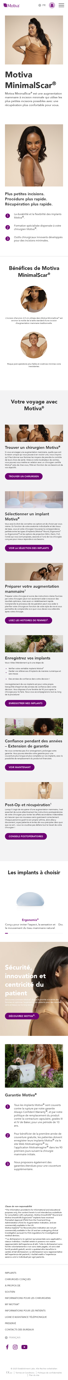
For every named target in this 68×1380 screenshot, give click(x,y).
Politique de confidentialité (50, 1372)
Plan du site (34, 1375)
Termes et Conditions (25, 1372)
